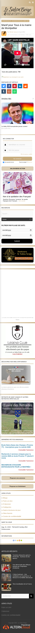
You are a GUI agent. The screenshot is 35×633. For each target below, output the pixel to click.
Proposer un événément (17, 486)
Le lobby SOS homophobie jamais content (14, 126)
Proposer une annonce (17, 478)
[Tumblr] (3, 91)
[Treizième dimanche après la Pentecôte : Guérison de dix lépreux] (6, 561)
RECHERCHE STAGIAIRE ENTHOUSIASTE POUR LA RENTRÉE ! (16, 466)
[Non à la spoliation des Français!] (17, 193)
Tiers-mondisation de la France (22, 584)
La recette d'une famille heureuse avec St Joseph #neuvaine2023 (17, 317)
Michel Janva (13, 32)
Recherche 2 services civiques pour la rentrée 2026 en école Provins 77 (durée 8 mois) (17, 456)
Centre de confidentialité (12, 516)
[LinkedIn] (20, 86)
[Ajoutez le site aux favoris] (17, 540)
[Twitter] (3, 86)
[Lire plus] (22, 201)
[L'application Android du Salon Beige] (21, 540)
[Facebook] (9, 86)
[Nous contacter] (15, 540)
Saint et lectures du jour (12, 510)
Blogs (5, 498)
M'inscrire (30, 162)
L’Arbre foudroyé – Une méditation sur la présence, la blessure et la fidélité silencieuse (22, 576)
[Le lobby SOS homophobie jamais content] (17, 123)
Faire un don (7, 501)
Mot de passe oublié (26, 154)
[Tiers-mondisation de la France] (6, 590)
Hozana (17, 319)
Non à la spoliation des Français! (17, 196)
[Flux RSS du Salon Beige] (19, 540)
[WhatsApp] (14, 91)
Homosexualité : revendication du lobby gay (15, 20)
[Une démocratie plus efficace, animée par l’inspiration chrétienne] (6, 571)
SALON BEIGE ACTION (17, 168)
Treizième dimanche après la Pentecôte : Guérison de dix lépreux (21, 556)
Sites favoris (7, 513)
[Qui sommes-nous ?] (13, 540)
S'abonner (5, 611)
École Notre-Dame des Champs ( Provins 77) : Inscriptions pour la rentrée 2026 (17, 446)
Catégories (7, 507)
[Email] (9, 91)
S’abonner (7, 504)
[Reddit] (25, 86)
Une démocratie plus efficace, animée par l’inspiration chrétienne (22, 566)
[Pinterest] (14, 86)
